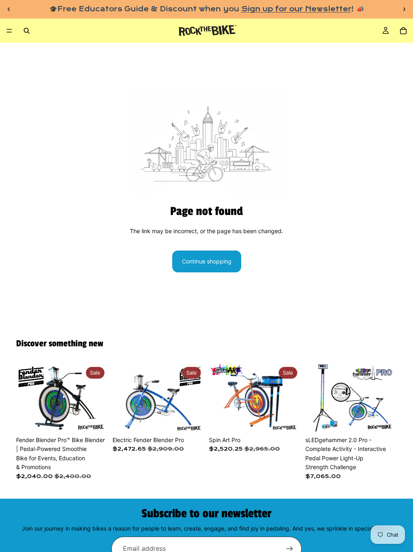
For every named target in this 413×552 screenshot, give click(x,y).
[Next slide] (404, 9)
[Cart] (403, 31)
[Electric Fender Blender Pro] (158, 398)
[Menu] (9, 31)
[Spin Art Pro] (254, 398)
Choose (198, 419)
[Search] (26, 31)
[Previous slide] (9, 9)
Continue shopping (207, 261)
